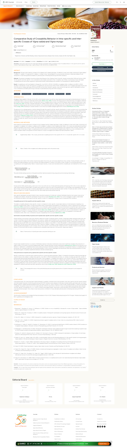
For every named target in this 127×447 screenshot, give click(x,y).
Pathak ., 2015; (62, 264)
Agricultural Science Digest (39, 430)
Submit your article (101, 421)
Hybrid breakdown (26, 94)
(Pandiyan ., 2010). (54, 196)
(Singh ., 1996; (52, 264)
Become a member (101, 424)
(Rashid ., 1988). (60, 212)
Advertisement (79, 441)
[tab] (50, 52)
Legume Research (8, 6)
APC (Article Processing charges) (62, 424)
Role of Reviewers (58, 431)
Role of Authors (58, 434)
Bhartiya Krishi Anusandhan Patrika (41, 437)
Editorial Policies (58, 429)
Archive (58, 6)
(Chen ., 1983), (18, 207)
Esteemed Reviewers (81, 436)
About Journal (19, 6)
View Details (102, 64)
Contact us (102, 300)
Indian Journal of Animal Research (41, 423)
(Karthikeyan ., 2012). (73, 106)
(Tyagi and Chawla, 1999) (27, 115)
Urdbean (68, 94)
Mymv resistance (60, 94)
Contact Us (99, 419)
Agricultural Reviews (38, 428)
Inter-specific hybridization (40, 94)
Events (33, 2)
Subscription (79, 439)
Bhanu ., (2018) (46, 209)
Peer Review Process (59, 426)
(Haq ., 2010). (20, 103)
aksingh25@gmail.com (22, 50)
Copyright (56, 441)
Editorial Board (43, 6)
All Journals (19, 2)
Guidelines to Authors (59, 419)
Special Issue (35, 6)
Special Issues (79, 424)
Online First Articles (51, 6)
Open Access (57, 439)
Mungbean (51, 94)
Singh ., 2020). (71, 264)
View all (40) (31, 380)
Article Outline (67, 6)
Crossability (17, 94)
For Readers (57, 436)
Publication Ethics (58, 421)
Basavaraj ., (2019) (70, 245)
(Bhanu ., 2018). (47, 100)
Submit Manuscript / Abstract (102, 2)
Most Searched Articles (81, 431)
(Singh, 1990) (20, 106)
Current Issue (29, 6)
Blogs (26, 2)
